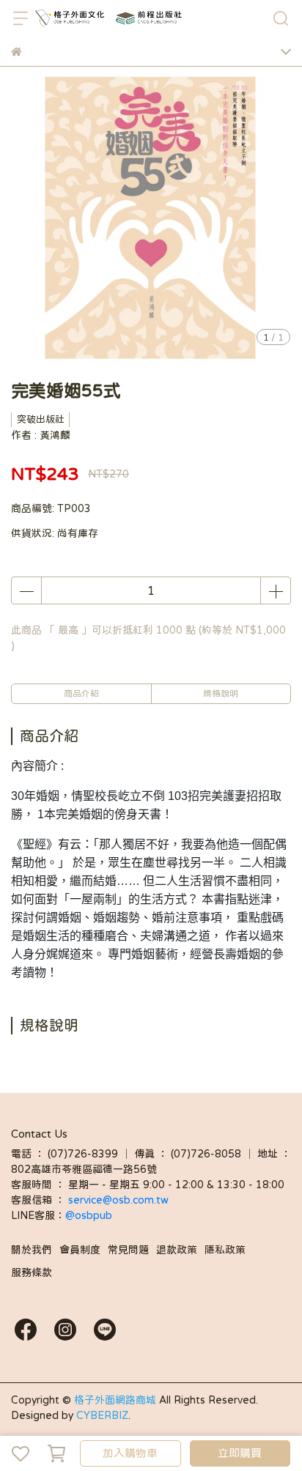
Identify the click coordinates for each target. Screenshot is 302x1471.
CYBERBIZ (102, 1415)
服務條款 (31, 1272)
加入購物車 (130, 1453)
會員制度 (79, 1250)
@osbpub (88, 1215)
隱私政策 (225, 1250)
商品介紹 (81, 693)
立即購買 (240, 1453)
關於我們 (31, 1250)
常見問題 (128, 1250)
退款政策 (176, 1250)
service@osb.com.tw (120, 1200)
